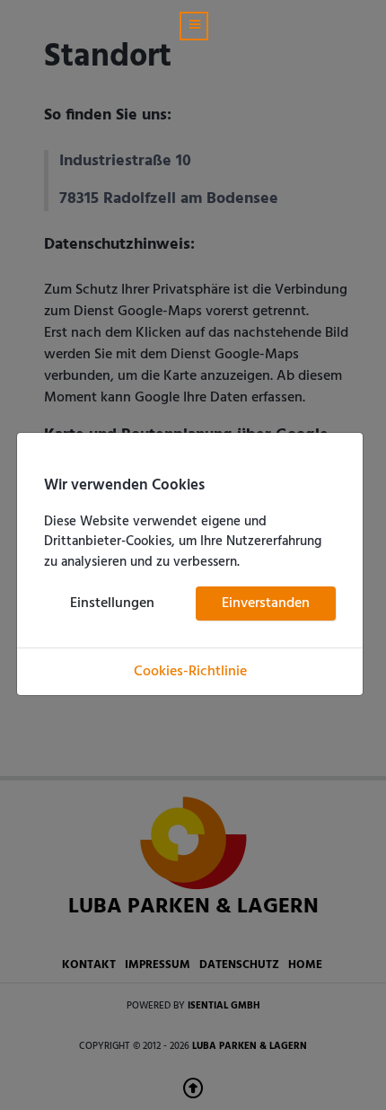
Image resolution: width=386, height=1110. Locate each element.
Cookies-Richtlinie (190, 671)
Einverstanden (266, 603)
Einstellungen (112, 603)
